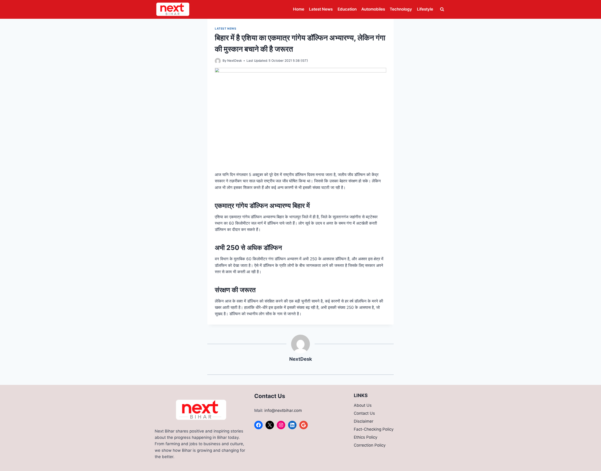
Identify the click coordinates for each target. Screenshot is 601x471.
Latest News (321, 9)
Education (347, 9)
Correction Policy (369, 445)
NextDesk (234, 60)
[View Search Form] (442, 9)
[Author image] (218, 61)
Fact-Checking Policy (373, 429)
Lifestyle (425, 9)
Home (298, 9)
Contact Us (364, 413)
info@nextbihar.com (283, 410)
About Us (363, 405)
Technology (401, 9)
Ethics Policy (365, 437)
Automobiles (373, 9)
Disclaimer (363, 421)
